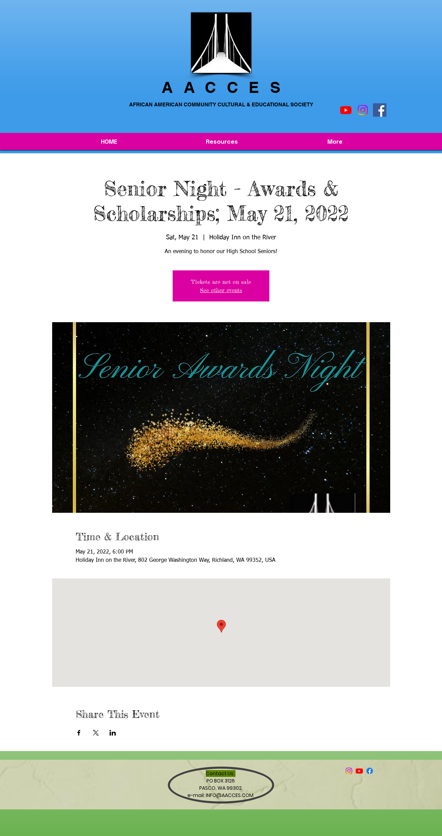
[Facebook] (379, 110)
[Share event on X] (96, 733)
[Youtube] (346, 110)
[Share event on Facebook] (79, 733)
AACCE (216, 87)
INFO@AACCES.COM (229, 795)
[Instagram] (362, 110)
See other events (221, 290)
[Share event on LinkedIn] (112, 733)
